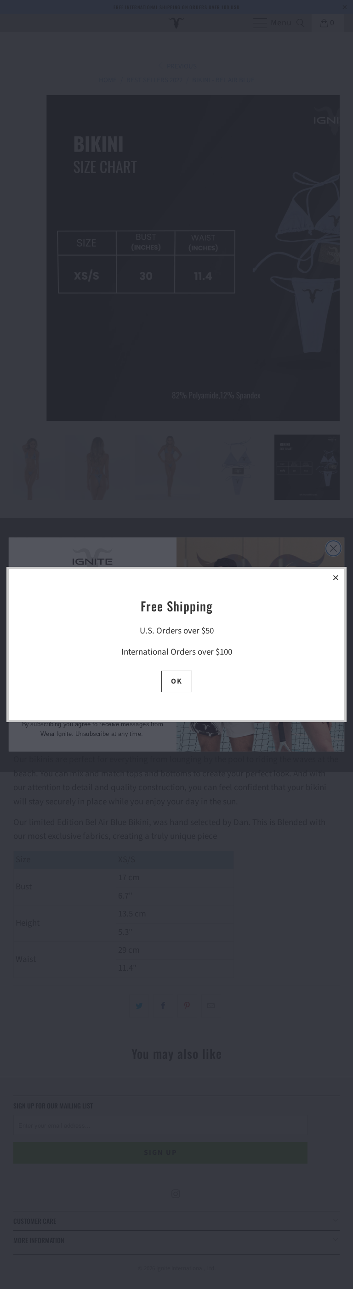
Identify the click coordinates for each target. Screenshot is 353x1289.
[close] (336, 577)
